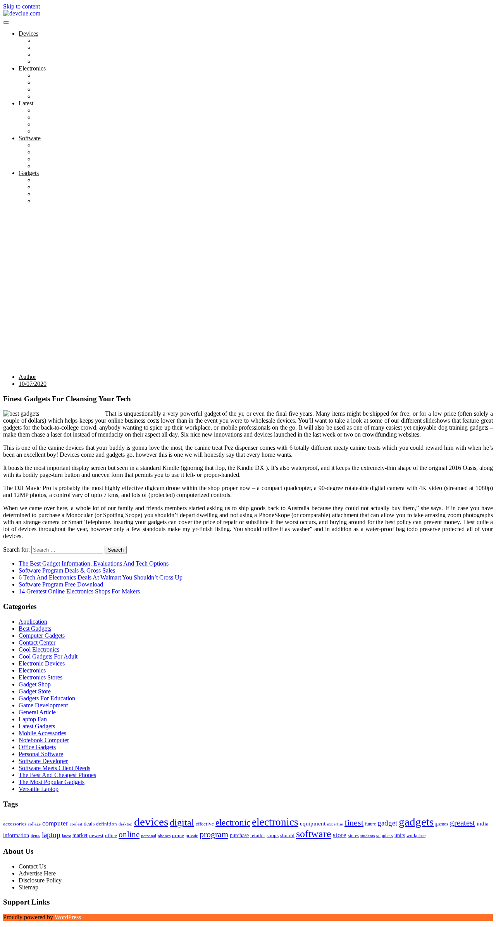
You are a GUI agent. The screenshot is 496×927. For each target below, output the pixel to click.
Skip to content (21, 6)
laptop (51, 835)
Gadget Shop (50, 82)
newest (96, 835)
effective (205, 824)
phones (164, 835)
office (111, 835)
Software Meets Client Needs (70, 166)
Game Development (58, 152)
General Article (37, 712)
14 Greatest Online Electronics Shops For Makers (79, 591)
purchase (239, 835)
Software (30, 138)
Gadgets (29, 173)
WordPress (68, 917)
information (16, 835)
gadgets (416, 821)
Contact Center (37, 642)
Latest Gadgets (52, 124)
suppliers (384, 835)
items (35, 835)
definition (106, 824)
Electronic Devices (42, 663)
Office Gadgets (52, 131)
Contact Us (32, 866)
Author (27, 376)
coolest (76, 824)
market (80, 835)
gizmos (441, 824)
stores (353, 835)
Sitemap (28, 887)
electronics (275, 822)
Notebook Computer (59, 54)
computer (55, 823)
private (192, 835)
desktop (126, 824)
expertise (335, 824)
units (399, 835)
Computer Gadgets (57, 110)
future (370, 824)
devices (151, 821)
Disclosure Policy (40, 880)
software (313, 833)
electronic (232, 822)
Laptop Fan (48, 47)
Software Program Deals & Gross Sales (67, 570)
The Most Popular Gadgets (67, 201)
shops (273, 835)
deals (89, 824)
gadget (387, 823)
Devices (28, 33)
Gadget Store (50, 89)
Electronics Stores (56, 75)
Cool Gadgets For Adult (63, 187)
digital (182, 822)
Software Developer (43, 761)
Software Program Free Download (61, 584)
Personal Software (56, 159)
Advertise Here (37, 873)
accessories (14, 824)
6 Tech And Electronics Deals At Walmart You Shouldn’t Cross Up (101, 577)
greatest (462, 822)
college (34, 824)
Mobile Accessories (58, 96)
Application (48, 145)
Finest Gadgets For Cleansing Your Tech (67, 399)
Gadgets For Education (62, 117)
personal (148, 835)
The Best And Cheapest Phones (73, 194)
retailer (257, 835)
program (214, 834)
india (483, 823)
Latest (26, 103)
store (339, 835)
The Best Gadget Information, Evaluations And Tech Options (94, 563)
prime (178, 835)
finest (353, 822)
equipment (313, 823)
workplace (415, 835)
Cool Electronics (54, 40)
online (129, 834)
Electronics (32, 68)
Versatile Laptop (54, 61)
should (287, 835)
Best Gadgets (50, 180)
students (367, 836)
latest (66, 835)
